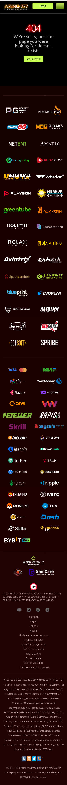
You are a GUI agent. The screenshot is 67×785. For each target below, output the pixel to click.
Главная (33, 616)
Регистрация (33, 658)
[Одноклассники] (29, 758)
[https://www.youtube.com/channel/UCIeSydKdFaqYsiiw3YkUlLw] (19, 609)
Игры (33, 621)
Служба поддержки (33, 644)
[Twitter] (34, 758)
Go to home (33, 58)
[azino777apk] (47, 609)
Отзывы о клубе (33, 639)
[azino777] (28, 609)
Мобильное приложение (33, 635)
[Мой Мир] (39, 758)
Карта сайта (33, 653)
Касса (33, 630)
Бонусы (33, 626)
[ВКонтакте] (24, 758)
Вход (43, 6)
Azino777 (33, 680)
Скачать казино (33, 662)
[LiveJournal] (44, 758)
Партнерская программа (34, 667)
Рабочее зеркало (33, 649)
